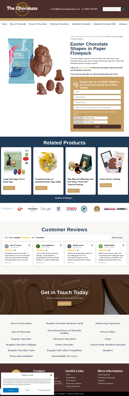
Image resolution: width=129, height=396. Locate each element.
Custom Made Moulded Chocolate (108, 344)
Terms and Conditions (21, 356)
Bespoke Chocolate (21, 338)
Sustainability (71, 378)
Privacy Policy (107, 331)
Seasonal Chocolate (83, 36)
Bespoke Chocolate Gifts (105, 24)
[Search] (123, 9)
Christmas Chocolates (59, 24)
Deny (27, 390)
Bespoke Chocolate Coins (21, 350)
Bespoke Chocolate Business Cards (64, 323)
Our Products (71, 380)
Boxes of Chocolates (21, 323)
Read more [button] (7, 263)
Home (4, 24)
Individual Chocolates (81, 24)
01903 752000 (108, 82)
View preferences (44, 390)
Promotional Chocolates (106, 378)
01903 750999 (84, 68)
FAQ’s (68, 375)
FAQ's (108, 338)
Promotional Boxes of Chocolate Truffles (65, 332)
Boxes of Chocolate (38, 24)
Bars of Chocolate (18, 24)
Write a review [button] (117, 238)
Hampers (108, 350)
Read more (9, 188)
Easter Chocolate (64, 344)
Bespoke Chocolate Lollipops (21, 344)
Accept (11, 390)
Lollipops (123, 24)
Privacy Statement (73, 386)
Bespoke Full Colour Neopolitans (64, 350)
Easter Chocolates (97, 36)
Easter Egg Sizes (104, 375)
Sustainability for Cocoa (64, 356)
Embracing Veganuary (108, 323)
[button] (51, 375)
